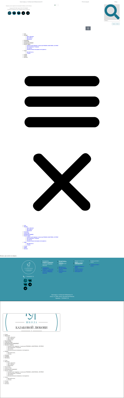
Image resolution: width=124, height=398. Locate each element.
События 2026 (26, 41)
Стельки (28, 53)
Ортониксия (29, 48)
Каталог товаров (27, 44)
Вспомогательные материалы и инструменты (36, 49)
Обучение (26, 35)
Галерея (25, 55)
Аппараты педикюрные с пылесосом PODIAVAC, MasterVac (48, 264)
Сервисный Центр (79, 270)
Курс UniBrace (30, 37)
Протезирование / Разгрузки (33, 46)
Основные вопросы (79, 269)
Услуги (25, 50)
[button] (62, 141)
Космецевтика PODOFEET (29, 43)
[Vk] (14, 13)
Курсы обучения (30, 36)
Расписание (26, 40)
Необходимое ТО (78, 263)
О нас (25, 33)
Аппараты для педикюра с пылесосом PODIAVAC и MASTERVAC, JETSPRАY (42, 45)
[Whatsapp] (9, 13)
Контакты (26, 57)
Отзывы (25, 54)
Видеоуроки (29, 39)
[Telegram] (23, 13)
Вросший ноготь (30, 52)
